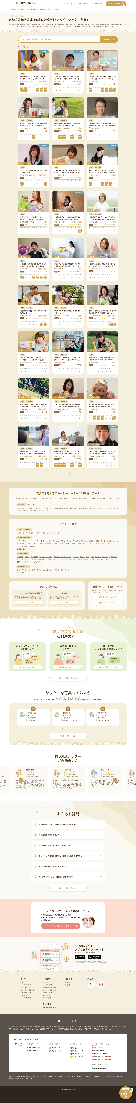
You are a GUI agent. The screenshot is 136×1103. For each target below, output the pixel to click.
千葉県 (43, 533)
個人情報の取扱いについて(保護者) (53, 1076)
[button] (57, 728)
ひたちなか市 (21, 543)
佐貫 (33, 570)
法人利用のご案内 (97, 3)
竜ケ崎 (67, 570)
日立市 (25, 541)
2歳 (57, 559)
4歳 (66, 559)
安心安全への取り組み (83, 3)
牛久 (29, 570)
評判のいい (28, 562)
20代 (102, 559)
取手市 (103, 541)
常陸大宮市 (49, 543)
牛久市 (109, 541)
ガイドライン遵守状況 (84, 1076)
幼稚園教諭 (34, 557)
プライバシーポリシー (70, 1076)
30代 (107, 559)
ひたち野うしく (48, 570)
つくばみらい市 (22, 546)
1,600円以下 (21, 559)
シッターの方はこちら (115, 3)
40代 (112, 559)
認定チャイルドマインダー (62, 557)
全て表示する (21, 549)
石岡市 (43, 541)
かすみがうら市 (83, 543)
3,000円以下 (42, 559)
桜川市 (92, 543)
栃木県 (25, 533)
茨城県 (19, 533)
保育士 (27, 557)
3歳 (62, 559)
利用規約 (18, 1076)
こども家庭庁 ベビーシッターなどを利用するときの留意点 (108, 1076)
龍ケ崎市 (56, 541)
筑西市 (62, 543)
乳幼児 (92, 559)
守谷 (62, 570)
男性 (87, 557)
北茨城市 (90, 541)
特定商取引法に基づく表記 (16, 1078)
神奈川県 (56, 533)
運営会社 (11, 1076)
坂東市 (68, 543)
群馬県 (31, 533)
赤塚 (18, 570)
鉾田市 (110, 543)
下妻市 (63, 541)
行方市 (104, 543)
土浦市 (31, 541)
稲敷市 (74, 543)
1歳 (53, 559)
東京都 (49, 533)
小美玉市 (32, 546)
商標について (28, 1078)
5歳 (70, 559)
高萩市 (83, 541)
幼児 (97, 559)
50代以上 (20, 562)
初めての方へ (69, 3)
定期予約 (20, 557)
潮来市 (35, 543)
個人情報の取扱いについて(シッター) (32, 1076)
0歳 (49, 559)
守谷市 (42, 543)
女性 (92, 557)
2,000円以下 (31, 559)
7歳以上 (79, 559)
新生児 (86, 559)
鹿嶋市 (29, 543)
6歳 (74, 559)
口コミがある (38, 562)
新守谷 (39, 570)
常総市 (69, 541)
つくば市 (116, 541)
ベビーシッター (57, 24)
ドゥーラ (76, 557)
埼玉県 (37, 533)
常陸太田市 (76, 541)
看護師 (82, 557)
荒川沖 (24, 570)
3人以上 (105, 557)
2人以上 (98, 557)
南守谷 (57, 570)
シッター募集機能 (80, 699)
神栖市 (98, 543)
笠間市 (97, 541)
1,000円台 (113, 557)
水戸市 (19, 541)
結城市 (49, 541)
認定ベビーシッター (46, 557)
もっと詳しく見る (68, 888)
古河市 (37, 541)
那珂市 (56, 543)
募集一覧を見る (68, 736)
